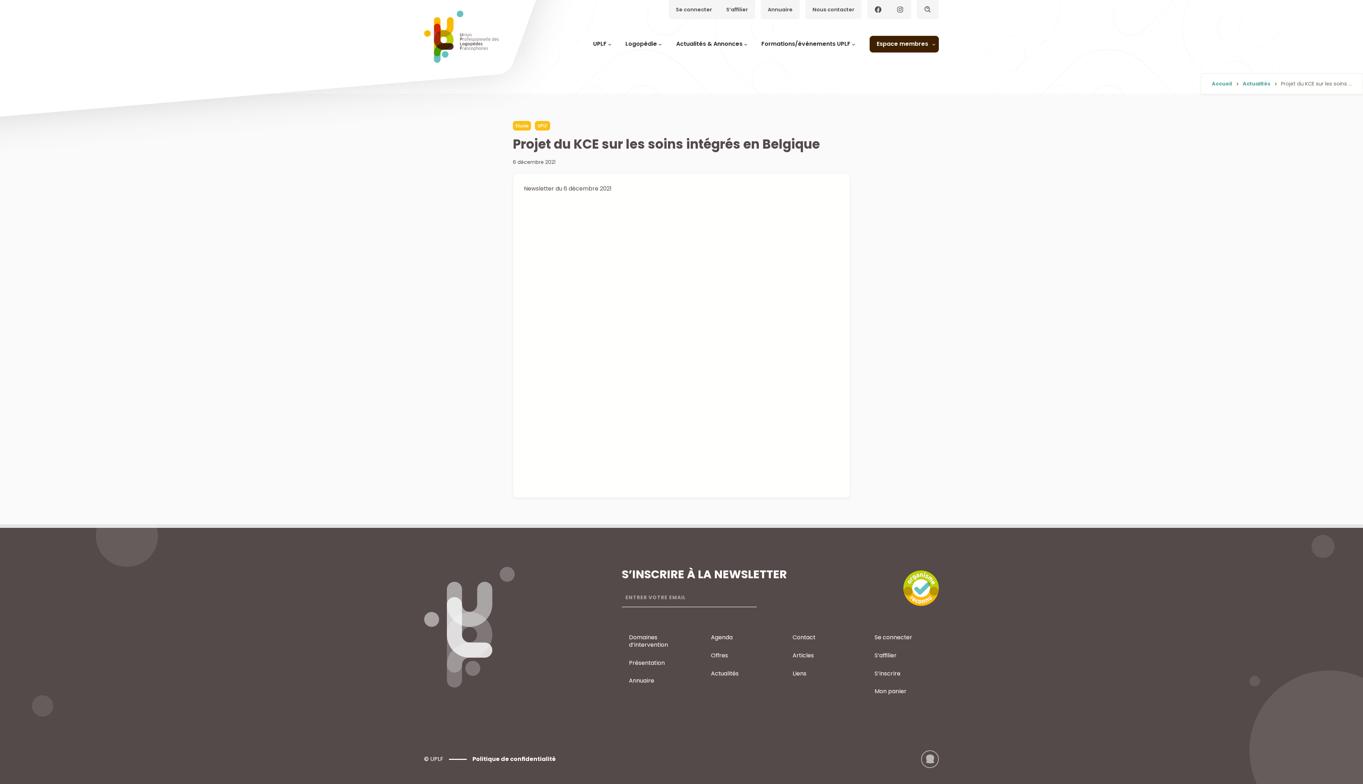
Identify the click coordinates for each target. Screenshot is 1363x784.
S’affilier (737, 9)
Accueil (1222, 83)
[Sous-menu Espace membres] (934, 44)
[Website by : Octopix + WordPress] (930, 759)
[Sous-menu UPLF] (610, 44)
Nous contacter (833, 9)
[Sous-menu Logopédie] (660, 44)
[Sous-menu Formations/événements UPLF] (853, 44)
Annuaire (780, 9)
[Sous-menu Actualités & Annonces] (746, 44)
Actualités (1256, 83)
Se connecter (694, 9)
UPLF (542, 126)
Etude (522, 126)
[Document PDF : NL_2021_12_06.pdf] (681, 342)
